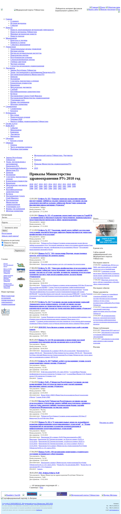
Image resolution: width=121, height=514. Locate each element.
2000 (69, 186)
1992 (60, 188)
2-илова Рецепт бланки (45, 289)
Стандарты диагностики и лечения (24, 81)
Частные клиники (17, 64)
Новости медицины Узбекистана (23, 32)
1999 (74, 186)
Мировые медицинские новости (23, 34)
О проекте (14, 21)
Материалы (15, 136)
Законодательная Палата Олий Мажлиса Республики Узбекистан (8, 278)
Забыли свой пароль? (10, 236)
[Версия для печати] (107, 9)
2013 (55, 184)
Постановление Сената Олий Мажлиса (26, 96)
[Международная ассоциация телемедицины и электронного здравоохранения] (5, 315)
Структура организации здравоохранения (27, 66)
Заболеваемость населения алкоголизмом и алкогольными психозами (106, 341)
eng (11, 2)
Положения (15, 79)
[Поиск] (101, 7)
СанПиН (13, 89)
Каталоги (14, 111)
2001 (64, 186)
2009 (74, 184)
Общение (9, 143)
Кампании (14, 132)
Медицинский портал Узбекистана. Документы (53, 155)
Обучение (10, 138)
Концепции (15, 85)
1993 (55, 188)
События (14, 25)
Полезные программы (19, 149)
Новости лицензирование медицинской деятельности (32, 30)
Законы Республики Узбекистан (23, 70)
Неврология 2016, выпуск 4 (110, 330)
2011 (64, 184)
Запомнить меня (11, 228)
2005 (45, 186)
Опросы (13, 145)
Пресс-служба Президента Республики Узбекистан (8, 271)
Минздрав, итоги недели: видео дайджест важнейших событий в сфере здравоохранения (106, 282)
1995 (45, 188)
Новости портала (17, 36)
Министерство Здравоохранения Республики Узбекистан (9, 285)
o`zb (2, 2)
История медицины (18, 23)
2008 (31, 186)
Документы (10, 68)
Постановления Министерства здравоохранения (29, 98)
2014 (50, 184)
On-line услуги (11, 124)
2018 (31, 184)
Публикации (11, 113)
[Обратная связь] (113, 7)
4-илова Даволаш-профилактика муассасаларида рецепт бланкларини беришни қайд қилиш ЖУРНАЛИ (58, 292)
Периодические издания (20, 117)
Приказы (14, 77)
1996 (41, 188)
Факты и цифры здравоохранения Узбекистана (29, 121)
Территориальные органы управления (25, 49)
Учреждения (11, 47)
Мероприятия (11, 38)
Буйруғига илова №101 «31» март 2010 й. (55, 372)
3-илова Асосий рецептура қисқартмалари (68, 289)
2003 (55, 186)
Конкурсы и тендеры (18, 40)
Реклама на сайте (106, 423)
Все (41, 488)
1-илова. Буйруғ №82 (43, 397)
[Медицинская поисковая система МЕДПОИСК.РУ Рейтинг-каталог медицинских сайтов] (40, 495)
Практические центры (19, 55)
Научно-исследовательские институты (25, 53)
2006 (41, 186)
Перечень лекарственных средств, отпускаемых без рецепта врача (63, 264)
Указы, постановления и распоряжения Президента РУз (32, 72)
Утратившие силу (17, 100)
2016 (41, 184)
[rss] (118, 9)
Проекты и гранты (17, 42)
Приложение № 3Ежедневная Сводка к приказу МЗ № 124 (62, 353)
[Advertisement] (102, 383)
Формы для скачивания (19, 102)
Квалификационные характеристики (25, 92)
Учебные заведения (18, 62)
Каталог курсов (16, 141)
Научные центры (17, 51)
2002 (60, 186)
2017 (36, 184)
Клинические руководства (21, 83)
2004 (50, 186)
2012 (60, 184)
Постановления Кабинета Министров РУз (27, 74)
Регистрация (7, 233)
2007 (36, 186)
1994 (50, 188)
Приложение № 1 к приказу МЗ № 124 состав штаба (58, 351)
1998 (31, 188)
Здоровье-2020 (16, 119)
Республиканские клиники (21, 57)
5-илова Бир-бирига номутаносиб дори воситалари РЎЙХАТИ (58, 294)
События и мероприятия (20, 45)
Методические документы (21, 87)
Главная (9, 19)
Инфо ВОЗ (10, 126)
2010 (36, 168)
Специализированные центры (22, 60)
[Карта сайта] (92, 9)
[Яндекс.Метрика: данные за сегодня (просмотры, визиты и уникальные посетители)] (109, 495)
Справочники (11, 106)
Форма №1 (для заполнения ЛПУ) (68, 465)
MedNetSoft (39, 510)
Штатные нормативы (19, 104)
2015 (45, 184)
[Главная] (94, 7)
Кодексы (13, 94)
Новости (9, 28)
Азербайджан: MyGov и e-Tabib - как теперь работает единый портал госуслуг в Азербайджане (106, 267)
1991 (64, 188)
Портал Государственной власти (8, 265)
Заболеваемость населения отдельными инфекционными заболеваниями (106, 335)
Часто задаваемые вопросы (21, 147)
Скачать (40, 378)
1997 (36, 188)
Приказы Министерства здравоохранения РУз (52, 164)
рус (7, 2)
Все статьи (14, 115)
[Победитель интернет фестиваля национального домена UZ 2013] (55, 8)
